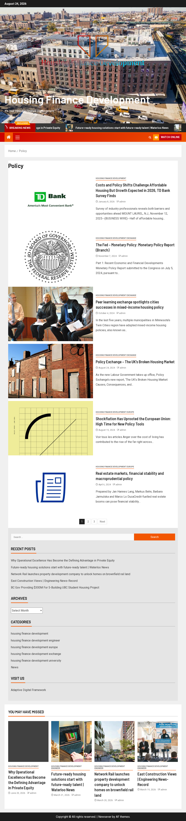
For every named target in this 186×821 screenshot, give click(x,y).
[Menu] (17, 137)
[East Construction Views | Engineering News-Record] (158, 741)
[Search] (150, 137)
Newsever (104, 816)
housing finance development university (36, 660)
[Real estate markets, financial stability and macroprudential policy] (50, 485)
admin (122, 201)
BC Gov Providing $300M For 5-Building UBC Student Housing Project (55, 587)
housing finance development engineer (35, 640)
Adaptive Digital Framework (28, 690)
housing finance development (111, 178)
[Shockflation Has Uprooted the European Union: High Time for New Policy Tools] (50, 428)
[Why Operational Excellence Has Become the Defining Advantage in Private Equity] (28, 741)
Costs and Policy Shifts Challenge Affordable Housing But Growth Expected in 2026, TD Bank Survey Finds (133, 190)
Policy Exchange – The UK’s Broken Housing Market (135, 361)
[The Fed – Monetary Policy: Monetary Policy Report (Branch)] (50, 257)
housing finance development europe (115, 412)
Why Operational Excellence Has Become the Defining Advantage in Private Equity (63, 560)
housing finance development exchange (116, 238)
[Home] (9, 137)
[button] (17, 137)
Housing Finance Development (77, 99)
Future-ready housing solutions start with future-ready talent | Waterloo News (98, 127)
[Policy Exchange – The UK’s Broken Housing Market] (50, 371)
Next (102, 521)
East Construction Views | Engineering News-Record (44, 581)
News (14, 667)
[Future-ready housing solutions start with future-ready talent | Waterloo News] (71, 741)
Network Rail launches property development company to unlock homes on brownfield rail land (70, 574)
